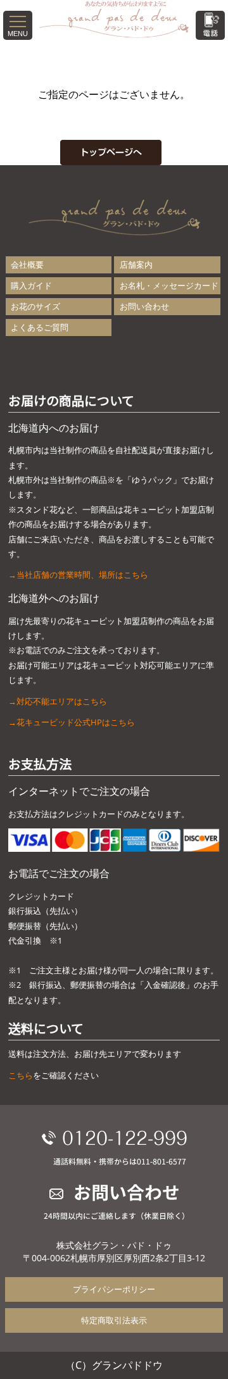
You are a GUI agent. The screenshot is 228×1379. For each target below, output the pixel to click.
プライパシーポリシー (114, 1289)
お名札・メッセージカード (169, 285)
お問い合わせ (144, 306)
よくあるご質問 (39, 327)
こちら (20, 1075)
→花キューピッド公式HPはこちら (71, 722)
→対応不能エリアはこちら (57, 701)
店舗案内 (136, 264)
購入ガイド (31, 285)
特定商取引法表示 (114, 1320)
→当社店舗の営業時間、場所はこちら (78, 574)
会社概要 (27, 264)
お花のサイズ (35, 306)
